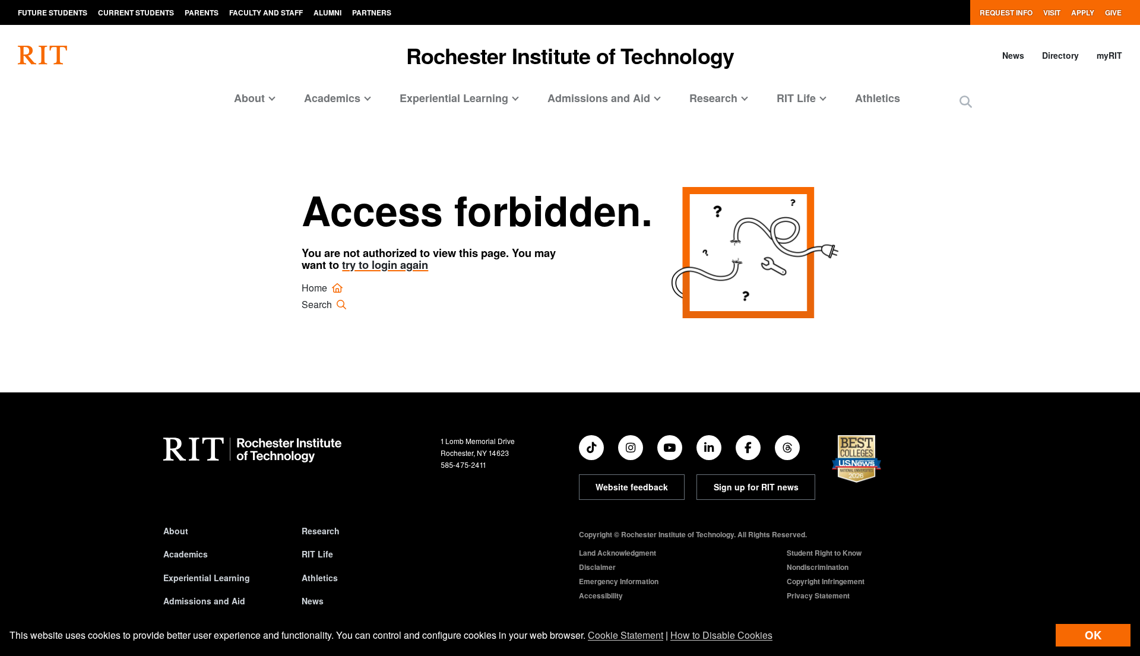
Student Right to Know (824, 552)
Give (1113, 12)
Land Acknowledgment (617, 552)
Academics (185, 554)
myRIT (1109, 55)
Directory (1060, 55)
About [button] (249, 98)
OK (1093, 635)
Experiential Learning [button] (454, 98)
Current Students (136, 12)
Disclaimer (597, 567)
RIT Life (317, 554)
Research (321, 531)
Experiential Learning (206, 578)
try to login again (385, 264)
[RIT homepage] (42, 55)
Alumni (327, 12)
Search (318, 304)
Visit (1051, 12)
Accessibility (601, 595)
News (1013, 55)
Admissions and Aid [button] (598, 98)
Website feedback (632, 487)
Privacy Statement (818, 595)
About (175, 531)
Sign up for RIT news (756, 487)
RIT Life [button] (796, 98)
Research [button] (713, 98)
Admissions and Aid (204, 601)
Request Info (1006, 12)
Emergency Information (618, 581)
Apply (1082, 12)
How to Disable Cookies (721, 635)
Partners (371, 12)
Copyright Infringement (825, 581)
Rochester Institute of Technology (570, 55)
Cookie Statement (625, 635)
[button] (966, 102)
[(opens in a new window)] (591, 447)
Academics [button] (332, 98)
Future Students (52, 12)
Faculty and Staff (266, 12)
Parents (201, 12)
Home (316, 287)
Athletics (877, 98)
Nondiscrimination (817, 567)
